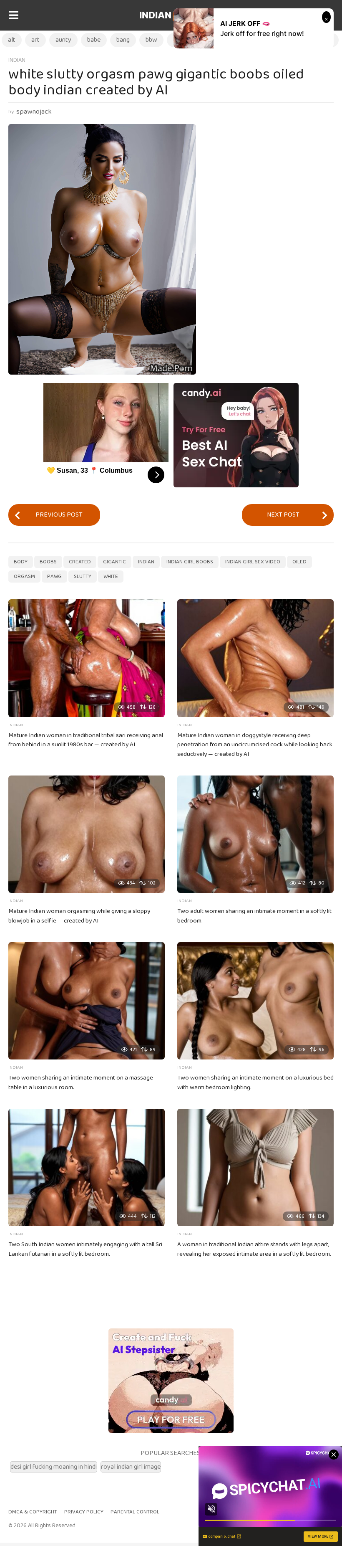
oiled (299, 562)
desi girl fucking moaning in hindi (53, 1467)
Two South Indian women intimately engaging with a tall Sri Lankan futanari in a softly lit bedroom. (85, 1249)
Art (35, 40)
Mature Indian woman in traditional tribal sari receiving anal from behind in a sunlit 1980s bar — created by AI (85, 740)
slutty (82, 576)
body (21, 562)
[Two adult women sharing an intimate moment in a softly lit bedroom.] (255, 834)
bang (123, 40)
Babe (94, 40)
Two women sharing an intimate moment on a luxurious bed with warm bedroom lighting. (255, 1082)
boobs (48, 562)
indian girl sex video (252, 562)
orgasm (24, 576)
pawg (54, 576)
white (110, 576)
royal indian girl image (131, 1467)
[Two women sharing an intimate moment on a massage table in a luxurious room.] (86, 1000)
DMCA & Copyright (32, 1512)
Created (80, 562)
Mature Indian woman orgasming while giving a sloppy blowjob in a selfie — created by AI (79, 916)
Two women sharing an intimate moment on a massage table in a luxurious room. (80, 1082)
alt (11, 40)
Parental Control (135, 1512)
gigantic (114, 562)
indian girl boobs (189, 562)
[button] (13, 15)
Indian (169, 15)
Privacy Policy (83, 1512)
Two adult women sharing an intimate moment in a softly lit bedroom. (254, 916)
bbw (151, 40)
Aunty (63, 40)
